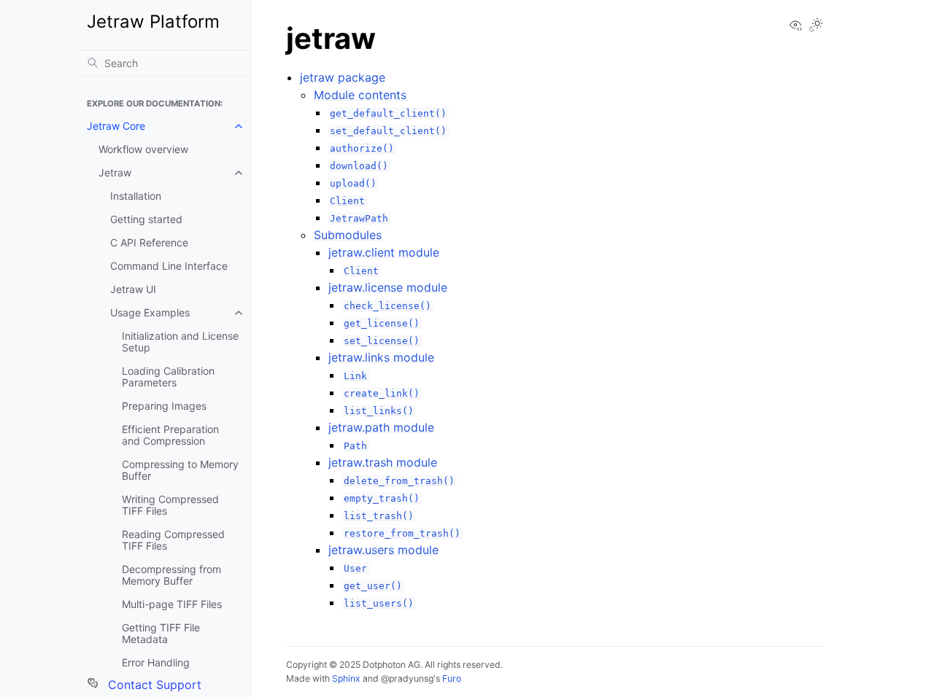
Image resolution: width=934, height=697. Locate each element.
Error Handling (156, 662)
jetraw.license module (387, 287)
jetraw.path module (381, 427)
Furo (451, 678)
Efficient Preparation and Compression (170, 435)
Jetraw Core (116, 126)
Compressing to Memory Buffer (180, 470)
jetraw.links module (381, 357)
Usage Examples (150, 312)
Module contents (360, 94)
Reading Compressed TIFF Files (173, 540)
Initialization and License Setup (180, 342)
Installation (135, 196)
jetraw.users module (383, 549)
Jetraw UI (133, 289)
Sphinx (346, 678)
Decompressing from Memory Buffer (171, 575)
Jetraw (115, 172)
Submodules (348, 234)
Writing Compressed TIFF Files (170, 505)
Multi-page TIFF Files (172, 604)
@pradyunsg (407, 678)
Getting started (146, 219)
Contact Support (152, 684)
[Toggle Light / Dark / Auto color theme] (815, 25)
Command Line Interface (169, 266)
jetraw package (342, 77)
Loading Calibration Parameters (168, 377)
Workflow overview (143, 149)
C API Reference (149, 242)
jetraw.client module (383, 252)
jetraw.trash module (382, 462)
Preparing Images (164, 406)
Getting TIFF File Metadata (161, 633)
